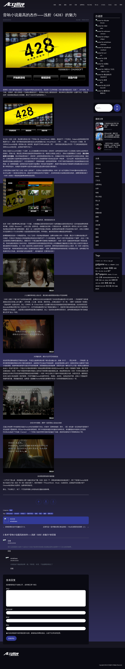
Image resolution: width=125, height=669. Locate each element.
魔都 (116, 286)
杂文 (97, 229)
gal (112, 261)
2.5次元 (98, 164)
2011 (102, 261)
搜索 (117, 108)
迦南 (45, 513)
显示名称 (9, 609)
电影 (114, 283)
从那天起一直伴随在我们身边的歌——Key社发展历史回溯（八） (64, 527)
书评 (102, 268)
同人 (96, 271)
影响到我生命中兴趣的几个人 (15, 527)
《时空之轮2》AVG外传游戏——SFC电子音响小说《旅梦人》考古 (112, 145)
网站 (7, 625)
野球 (97, 245)
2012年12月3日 (12, 543)
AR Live (98, 168)
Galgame (98, 172)
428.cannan (9, 513)
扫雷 (96, 280)
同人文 (97, 201)
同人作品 (98, 196)
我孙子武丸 (30, 513)
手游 (97, 209)
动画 (97, 192)
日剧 (96, 283)
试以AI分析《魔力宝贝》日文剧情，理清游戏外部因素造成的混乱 (112, 135)
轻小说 (108, 286)
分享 (97, 188)
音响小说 (50, 513)
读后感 (97, 286)
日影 (97, 221)
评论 (8, 589)
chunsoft (17, 513)
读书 (97, 241)
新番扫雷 (98, 213)
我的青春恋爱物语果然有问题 (109, 277)
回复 (9, 551)
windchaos (13, 521)
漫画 (97, 237)
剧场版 (106, 268)
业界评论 (98, 184)
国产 (109, 271)
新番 (110, 280)
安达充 (115, 274)
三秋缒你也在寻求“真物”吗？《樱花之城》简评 (111, 125)
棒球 (102, 283)
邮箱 (8, 617)
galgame (100, 264)
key (106, 264)
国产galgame (101, 274)
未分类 (97, 225)
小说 (96, 277)
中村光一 (23, 513)
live (109, 264)
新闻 (97, 217)
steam (112, 264)
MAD (97, 176)
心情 (97, 205)
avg (109, 261)
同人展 (105, 271)
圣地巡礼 (110, 274)
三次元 (97, 180)
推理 (103, 280)
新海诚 (106, 280)
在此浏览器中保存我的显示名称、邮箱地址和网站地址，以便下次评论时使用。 (35, 633)
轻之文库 (102, 286)
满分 (40, 513)
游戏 (11, 510)
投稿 (100, 280)
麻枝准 (97, 289)
